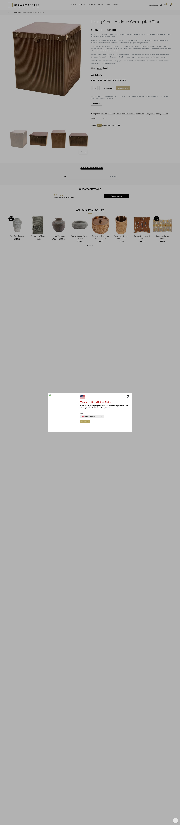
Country (82, 413)
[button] (128, 396)
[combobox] (88, 417)
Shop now (85, 421)
